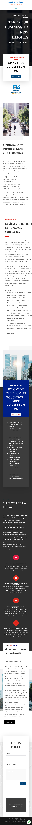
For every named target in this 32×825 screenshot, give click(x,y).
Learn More (12, 43)
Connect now (9, 722)
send (23, 783)
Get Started (23, 43)
